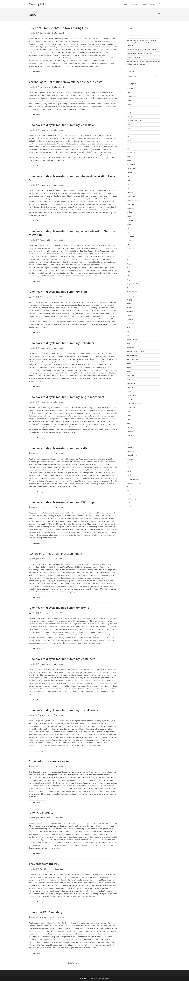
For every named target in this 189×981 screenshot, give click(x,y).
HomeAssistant (132, 292)
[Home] (154, 14)
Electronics (130, 248)
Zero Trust (130, 507)
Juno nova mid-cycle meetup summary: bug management (66, 397)
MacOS (129, 343)
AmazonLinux (131, 97)
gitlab (128, 272)
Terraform (130, 459)
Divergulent (130, 236)
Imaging (129, 300)
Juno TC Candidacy (41, 812)
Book (128, 156)
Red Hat (129, 427)
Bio (128, 148)
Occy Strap (130, 375)
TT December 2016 (133, 479)
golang (129, 276)
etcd (128, 252)
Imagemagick (131, 296)
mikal (33, 33)
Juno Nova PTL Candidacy (45, 912)
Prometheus (131, 407)
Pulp (128, 411)
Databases (130, 220)
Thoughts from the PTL (44, 864)
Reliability (130, 431)
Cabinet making (132, 168)
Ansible (129, 105)
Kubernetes (130, 320)
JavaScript (130, 312)
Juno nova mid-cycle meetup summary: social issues (63, 710)
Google (129, 280)
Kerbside (129, 316)
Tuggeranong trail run (134, 483)
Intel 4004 (130, 308)
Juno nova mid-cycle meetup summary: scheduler (61, 343)
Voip (128, 491)
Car (128, 176)
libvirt (128, 328)
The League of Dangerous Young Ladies (139, 53)
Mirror (129, 363)
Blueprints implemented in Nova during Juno (58, 28)
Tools (128, 467)
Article (129, 113)
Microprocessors (132, 355)
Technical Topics (132, 455)
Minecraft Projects (132, 359)
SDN (128, 443)
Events (129, 256)
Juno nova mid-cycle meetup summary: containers (62, 659)
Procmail (129, 399)
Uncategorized (131, 487)
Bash (128, 136)
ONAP (129, 379)
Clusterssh (130, 192)
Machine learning (132, 340)
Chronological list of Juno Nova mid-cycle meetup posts (65, 82)
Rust (128, 439)
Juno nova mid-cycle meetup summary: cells (58, 448)
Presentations (131, 395)
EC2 (128, 244)
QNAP (129, 423)
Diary (128, 232)
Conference (130, 204)
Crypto (129, 216)
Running (129, 435)
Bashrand (130, 140)
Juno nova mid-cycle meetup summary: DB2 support (63, 502)
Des (128, 228)
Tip (128, 463)
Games (129, 260)
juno (158, 14)
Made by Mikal (38, 4)
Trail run (129, 471)
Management (131, 348)
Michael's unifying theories (135, 351)
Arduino (129, 108)
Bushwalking (131, 164)
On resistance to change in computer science (141, 49)
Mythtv (129, 371)
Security (129, 447)
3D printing (130, 89)
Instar (128, 304)
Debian (129, 224)
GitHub (129, 268)
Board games (131, 152)
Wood (129, 495)
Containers (130, 208)
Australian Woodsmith (134, 120)
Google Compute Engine (134, 284)
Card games (130, 180)
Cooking (129, 212)
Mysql (129, 367)
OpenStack (60, 33)
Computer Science (132, 200)
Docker (129, 240)
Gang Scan (130, 264)
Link (128, 332)
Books (129, 160)
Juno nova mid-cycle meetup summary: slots (58, 291)
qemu (128, 419)
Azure (128, 132)
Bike (128, 144)
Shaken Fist (130, 451)
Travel (129, 475)
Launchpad (130, 324)
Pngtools (129, 391)
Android (129, 100)
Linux (128, 336)
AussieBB (130, 116)
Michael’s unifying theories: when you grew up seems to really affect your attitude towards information (142, 43)
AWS (128, 128)
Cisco (128, 188)
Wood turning (131, 499)
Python (129, 415)
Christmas (130, 184)
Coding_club (131, 196)
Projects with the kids (134, 403)
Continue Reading (38, 71)
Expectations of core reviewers (49, 761)
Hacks (129, 288)
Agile (128, 93)
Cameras (129, 172)
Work (128, 503)
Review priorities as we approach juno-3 (55, 553)
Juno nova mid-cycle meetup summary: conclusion (62, 125)
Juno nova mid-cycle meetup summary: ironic (59, 607)
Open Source (131, 383)
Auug (128, 124)
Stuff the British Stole (133, 57)
